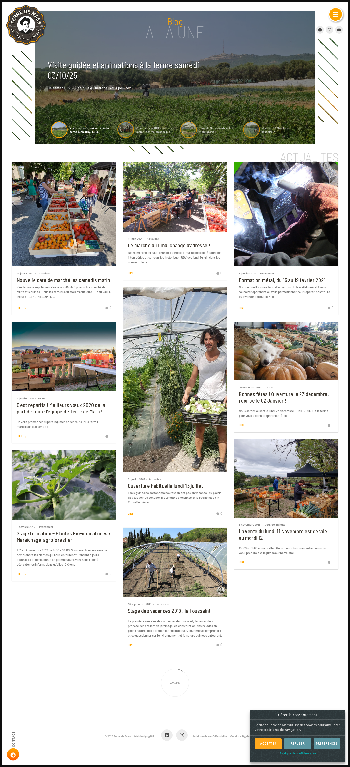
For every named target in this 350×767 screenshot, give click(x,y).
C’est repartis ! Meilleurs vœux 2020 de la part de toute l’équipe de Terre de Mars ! (61, 408)
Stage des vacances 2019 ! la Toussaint (169, 611)
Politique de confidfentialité (209, 736)
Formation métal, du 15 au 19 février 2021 (282, 280)
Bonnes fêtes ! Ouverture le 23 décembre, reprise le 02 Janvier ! (284, 397)
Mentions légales (240, 736)
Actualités (44, 273)
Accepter (268, 744)
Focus (41, 398)
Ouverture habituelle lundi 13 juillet (165, 486)
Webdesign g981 (144, 736)
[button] (335, 14)
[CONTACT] (13, 754)
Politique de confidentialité (297, 753)
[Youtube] (339, 30)
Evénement (267, 273)
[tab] (82, 129)
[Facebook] (167, 735)
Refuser (298, 744)
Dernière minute (275, 524)
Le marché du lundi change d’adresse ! (169, 245)
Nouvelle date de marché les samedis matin (63, 280)
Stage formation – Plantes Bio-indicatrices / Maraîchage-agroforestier (64, 536)
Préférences (327, 744)
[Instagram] (329, 30)
